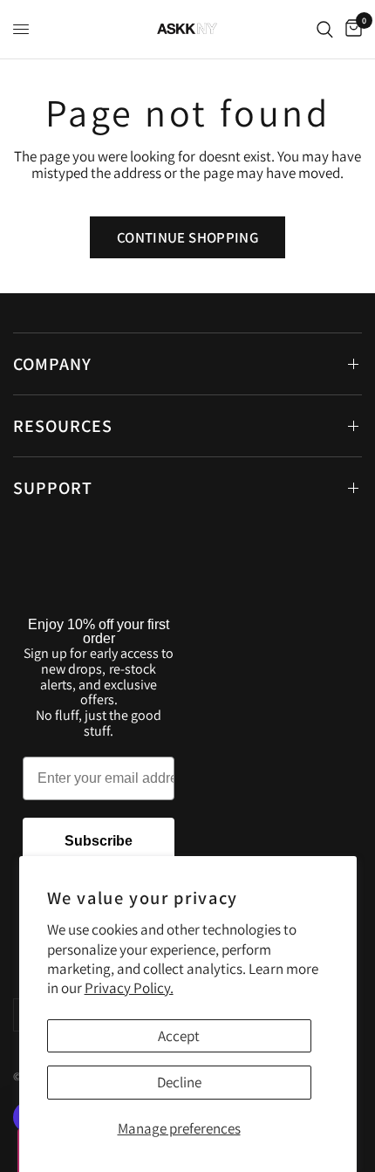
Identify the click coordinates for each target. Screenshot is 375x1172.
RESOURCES (62, 426)
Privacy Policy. (129, 987)
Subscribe (99, 840)
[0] (350, 29)
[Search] (324, 29)
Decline (179, 1082)
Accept (179, 1035)
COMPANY (52, 364)
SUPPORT (52, 487)
